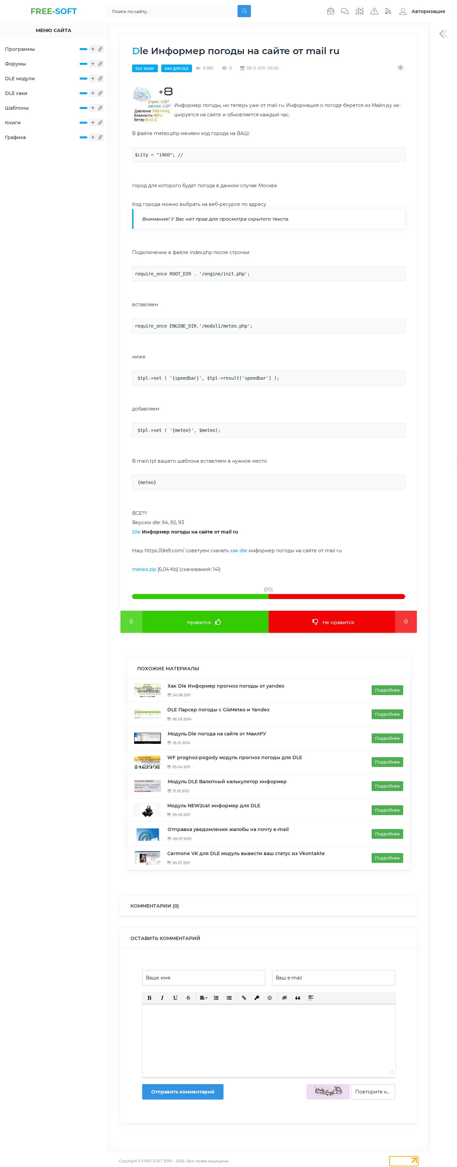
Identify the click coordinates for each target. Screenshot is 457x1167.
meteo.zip (144, 569)
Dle (136, 532)
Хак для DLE (177, 69)
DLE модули (20, 79)
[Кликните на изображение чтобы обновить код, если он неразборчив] (328, 1091)
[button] (420, 11)
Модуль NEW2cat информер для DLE (213, 806)
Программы (20, 49)
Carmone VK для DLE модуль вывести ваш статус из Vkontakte (246, 853)
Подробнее (387, 690)
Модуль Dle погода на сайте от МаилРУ (217, 734)
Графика (15, 137)
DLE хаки (16, 93)
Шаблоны (17, 108)
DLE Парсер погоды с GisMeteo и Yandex (218, 710)
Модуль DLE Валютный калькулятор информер (227, 782)
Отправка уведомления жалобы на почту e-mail (228, 829)
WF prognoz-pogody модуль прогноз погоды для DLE (234, 757)
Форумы (15, 64)
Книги (13, 123)
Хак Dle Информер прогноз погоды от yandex (226, 686)
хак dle (238, 551)
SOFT (53, 11)
